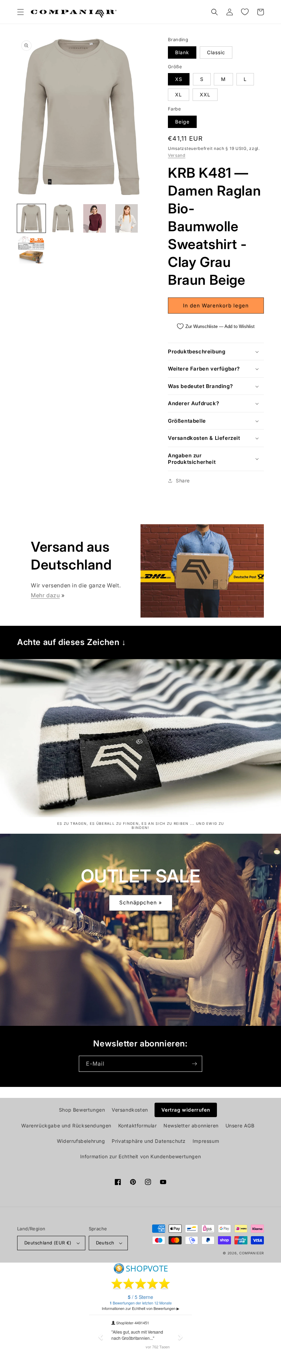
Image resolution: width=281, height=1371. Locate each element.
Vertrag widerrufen (185, 1110)
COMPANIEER (251, 1253)
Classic (216, 52)
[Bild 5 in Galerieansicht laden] (31, 250)
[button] (20, 12)
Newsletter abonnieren (191, 1125)
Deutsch (105, 1242)
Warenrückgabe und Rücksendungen (66, 1125)
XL (178, 94)
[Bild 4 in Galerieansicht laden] (126, 218)
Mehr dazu (45, 595)
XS (178, 79)
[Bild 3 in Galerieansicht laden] (95, 218)
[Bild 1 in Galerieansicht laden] (31, 218)
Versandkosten (130, 1110)
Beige (182, 122)
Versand (176, 155)
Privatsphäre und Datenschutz (149, 1141)
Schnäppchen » (140, 902)
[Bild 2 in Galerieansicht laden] (63, 218)
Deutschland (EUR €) (48, 1242)
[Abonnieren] (194, 1064)
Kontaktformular (137, 1125)
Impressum (206, 1141)
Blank (182, 52)
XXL (205, 94)
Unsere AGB (240, 1125)
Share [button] (183, 480)
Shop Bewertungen (82, 1110)
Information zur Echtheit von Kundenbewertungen (140, 1156)
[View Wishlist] (244, 12)
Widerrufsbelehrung (81, 1141)
